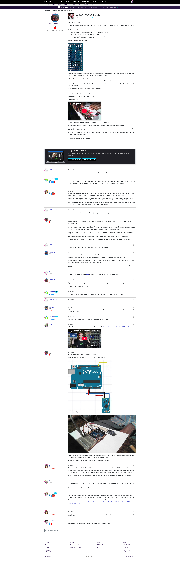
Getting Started (100, 544)
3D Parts (95, 4)
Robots (66, 4)
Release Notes (47, 550)
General (59, 4)
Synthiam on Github (48, 551)
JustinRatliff (52, 178)
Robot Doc (51, 307)
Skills (98, 548)
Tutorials (73, 4)
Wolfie (50, 324)
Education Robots (127, 550)
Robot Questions (56, 10)
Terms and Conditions (131, 556)
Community (47, 10)
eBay (87, 274)
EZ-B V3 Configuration (66, 7)
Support (99, 542)
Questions (51, 4)
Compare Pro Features (74, 159)
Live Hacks (86, 4)
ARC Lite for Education (49, 545)
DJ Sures (125, 548)
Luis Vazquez (52, 218)
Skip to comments (84, 17)
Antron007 (51, 520)
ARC (89, 132)
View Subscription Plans (89, 159)
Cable (100, 302)
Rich (50, 191)
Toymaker (51, 493)
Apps (80, 4)
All (45, 4)
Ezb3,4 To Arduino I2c (66, 10)
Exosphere (46, 548)
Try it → (118, 7)
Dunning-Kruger (53, 169)
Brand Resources (127, 551)
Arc (98, 547)
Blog (124, 545)
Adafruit (70, 485)
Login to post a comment (51, 530)
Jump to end (92, 17)
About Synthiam (126, 544)
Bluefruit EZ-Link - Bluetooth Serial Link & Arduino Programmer (119, 326)
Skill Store (46, 547)
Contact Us (125, 547)
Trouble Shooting (101, 545)
